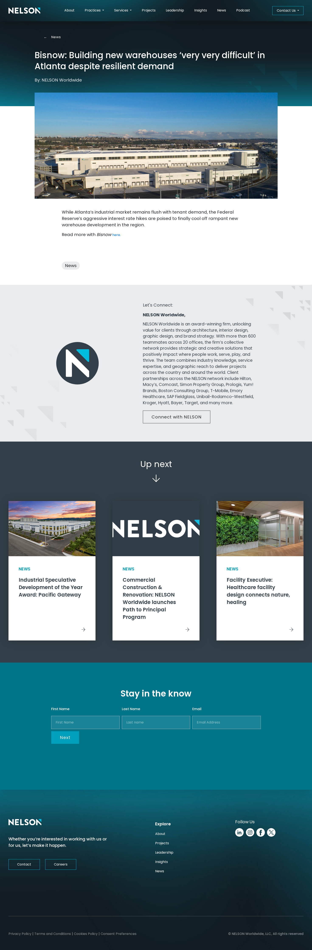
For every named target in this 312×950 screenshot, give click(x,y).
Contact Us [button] (287, 10)
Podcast (243, 10)
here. (116, 234)
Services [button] (121, 10)
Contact (24, 864)
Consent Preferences (118, 933)
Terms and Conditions (52, 933)
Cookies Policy (86, 933)
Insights (200, 10)
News (221, 10)
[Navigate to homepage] (24, 10)
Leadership (175, 10)
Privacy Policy (19, 933)
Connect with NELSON (177, 417)
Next (65, 737)
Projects (149, 10)
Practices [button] (93, 10)
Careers (60, 864)
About (69, 10)
